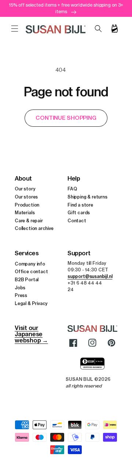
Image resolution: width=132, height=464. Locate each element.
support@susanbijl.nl (89, 276)
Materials (24, 212)
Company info (30, 264)
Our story (25, 189)
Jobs (20, 287)
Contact (76, 220)
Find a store (80, 205)
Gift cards (78, 212)
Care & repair (29, 220)
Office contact (31, 271)
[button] (15, 29)
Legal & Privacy (31, 303)
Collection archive (34, 228)
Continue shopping (66, 117)
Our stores (26, 197)
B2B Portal (26, 279)
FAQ (72, 189)
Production (27, 205)
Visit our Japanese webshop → (31, 334)
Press (21, 295)
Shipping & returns (87, 197)
